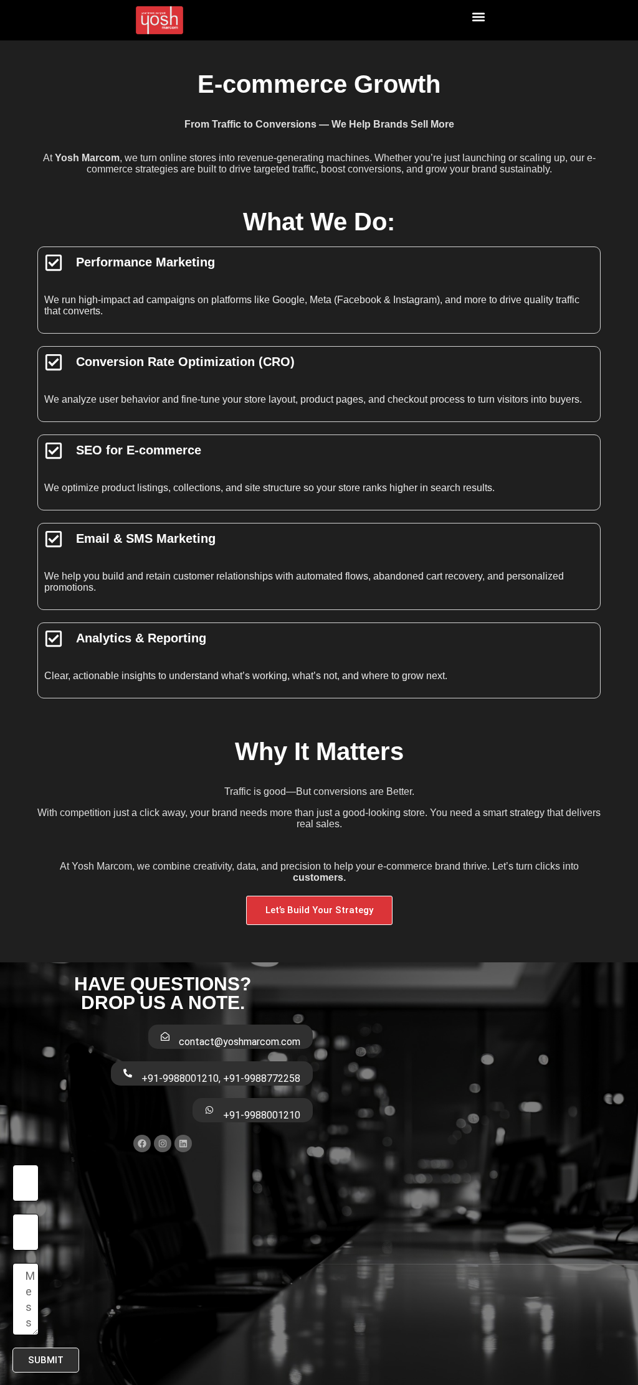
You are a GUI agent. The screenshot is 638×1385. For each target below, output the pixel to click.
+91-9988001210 (261, 1115)
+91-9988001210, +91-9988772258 (220, 1078)
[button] (479, 17)
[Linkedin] (183, 1143)
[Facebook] (142, 1143)
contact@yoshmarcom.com (239, 1042)
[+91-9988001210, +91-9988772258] (127, 1073)
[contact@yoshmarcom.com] (165, 1036)
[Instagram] (162, 1143)
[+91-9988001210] (209, 1110)
